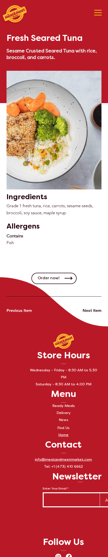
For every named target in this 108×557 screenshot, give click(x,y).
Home (63, 435)
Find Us (63, 428)
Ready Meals (63, 406)
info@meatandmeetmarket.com (63, 459)
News (63, 420)
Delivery (64, 413)
